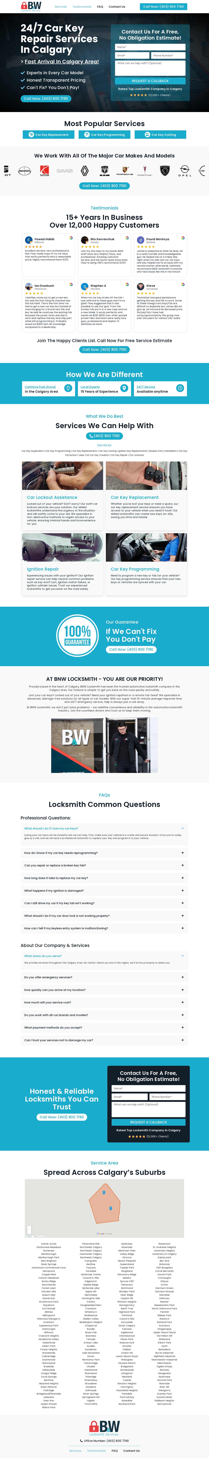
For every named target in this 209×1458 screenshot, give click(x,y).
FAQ (100, 7)
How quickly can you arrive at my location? (55, 990)
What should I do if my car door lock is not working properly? (67, 916)
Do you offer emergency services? (48, 977)
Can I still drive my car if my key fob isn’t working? (59, 903)
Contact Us (117, 7)
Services (61, 7)
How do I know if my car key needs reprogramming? (61, 853)
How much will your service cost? (47, 1002)
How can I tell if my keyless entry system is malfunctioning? (66, 928)
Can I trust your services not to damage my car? (58, 1040)
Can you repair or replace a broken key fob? (55, 865)
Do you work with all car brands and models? (56, 1015)
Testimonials (82, 7)
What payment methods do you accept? (53, 1028)
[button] (104, 829)
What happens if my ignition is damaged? (54, 891)
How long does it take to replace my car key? (56, 878)
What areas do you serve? (43, 956)
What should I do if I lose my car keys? (51, 828)
